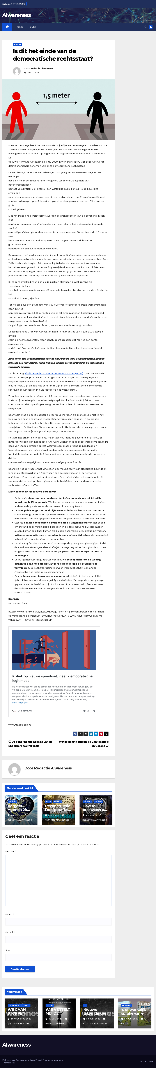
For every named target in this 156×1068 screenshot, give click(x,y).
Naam (9, 914)
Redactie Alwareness (41, 68)
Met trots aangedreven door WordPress (21, 1060)
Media (48, 802)
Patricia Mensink (19, 1024)
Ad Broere (126, 1005)
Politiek (17, 44)
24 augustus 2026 (21, 1019)
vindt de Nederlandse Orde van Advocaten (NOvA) (54, 373)
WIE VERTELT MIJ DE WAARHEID (58, 1013)
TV (85, 1005)
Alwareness (16, 15)
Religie (49, 1005)
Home (19, 27)
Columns (87, 802)
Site (7, 950)
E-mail (10, 932)
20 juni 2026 (93, 1019)
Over (33, 27)
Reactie (10, 851)
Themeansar (8, 1063)
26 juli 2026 (56, 1019)
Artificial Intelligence (19, 1005)
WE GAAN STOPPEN (17, 1011)
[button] (145, 26)
